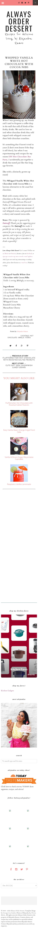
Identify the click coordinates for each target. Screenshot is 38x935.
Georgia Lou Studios (9, 913)
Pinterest (13, 254)
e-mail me (24, 263)
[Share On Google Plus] (22, 346)
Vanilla (21, 337)
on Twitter (6, 254)
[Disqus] (19, 519)
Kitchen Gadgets (7, 690)
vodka (28, 337)
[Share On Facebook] (16, 346)
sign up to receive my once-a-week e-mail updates (17, 256)
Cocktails (25, 336)
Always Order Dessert (19, 21)
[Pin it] (27, 346)
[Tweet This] (10, 346)
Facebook (29, 254)
